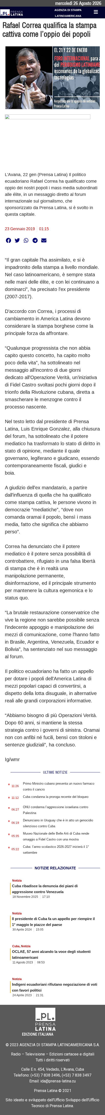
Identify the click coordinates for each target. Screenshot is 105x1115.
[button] (8, 240)
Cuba (16, 946)
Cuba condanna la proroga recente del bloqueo (55, 797)
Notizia (17, 880)
